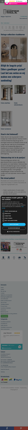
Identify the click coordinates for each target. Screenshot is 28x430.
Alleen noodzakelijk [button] (14, 228)
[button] (14, 231)
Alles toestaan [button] (14, 224)
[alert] (14, 215)
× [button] (25, 197)
